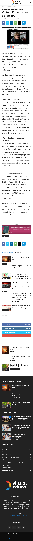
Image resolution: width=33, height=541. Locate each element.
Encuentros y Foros (11, 6)
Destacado (4, 310)
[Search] (30, 2)
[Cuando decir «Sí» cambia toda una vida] (5, 367)
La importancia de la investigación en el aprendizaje (18, 436)
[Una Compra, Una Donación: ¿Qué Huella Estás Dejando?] (6, 308)
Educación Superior (15, 369)
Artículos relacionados (7, 252)
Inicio (3, 6)
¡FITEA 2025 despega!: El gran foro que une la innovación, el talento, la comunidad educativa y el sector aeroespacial (21, 297)
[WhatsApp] (15, 23)
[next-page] (6, 314)
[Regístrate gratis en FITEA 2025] (6, 259)
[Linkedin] (11, 23)
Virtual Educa (7, 18)
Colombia (12, 236)
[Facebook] (3, 23)
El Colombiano (7, 220)
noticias (27, 236)
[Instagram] (14, 527)
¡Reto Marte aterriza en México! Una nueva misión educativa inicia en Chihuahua (21, 276)
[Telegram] (24, 23)
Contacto (27, 534)
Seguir (28, 328)
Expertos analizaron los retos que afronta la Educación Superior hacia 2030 (21, 418)
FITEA (3, 261)
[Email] (19, 23)
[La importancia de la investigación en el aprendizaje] (6, 436)
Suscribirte (26, 336)
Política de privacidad (17, 534)
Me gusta (27, 324)
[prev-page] (3, 314)
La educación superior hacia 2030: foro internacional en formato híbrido (21, 427)
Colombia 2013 (14, 9)
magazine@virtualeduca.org (16, 515)
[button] (3, 2)
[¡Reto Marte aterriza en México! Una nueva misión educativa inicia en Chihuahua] (6, 276)
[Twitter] (7, 23)
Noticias (20, 9)
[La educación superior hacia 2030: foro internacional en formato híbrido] (6, 427)
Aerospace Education (4, 278)
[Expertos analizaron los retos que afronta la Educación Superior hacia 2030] (6, 419)
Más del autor (18, 252)
